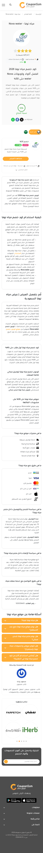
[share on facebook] (17, 119)
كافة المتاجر (28, 14)
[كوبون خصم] (30, 5)
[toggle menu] (9, 5)
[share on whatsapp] (13, 119)
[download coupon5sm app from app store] (28, 800)
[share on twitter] (22, 119)
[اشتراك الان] (6, 761)
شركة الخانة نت (10, 835)
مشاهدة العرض (15, 159)
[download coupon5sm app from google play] (14, 800)
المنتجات (17, 254)
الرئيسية (38, 14)
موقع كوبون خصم (13, 329)
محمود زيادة (21, 682)
